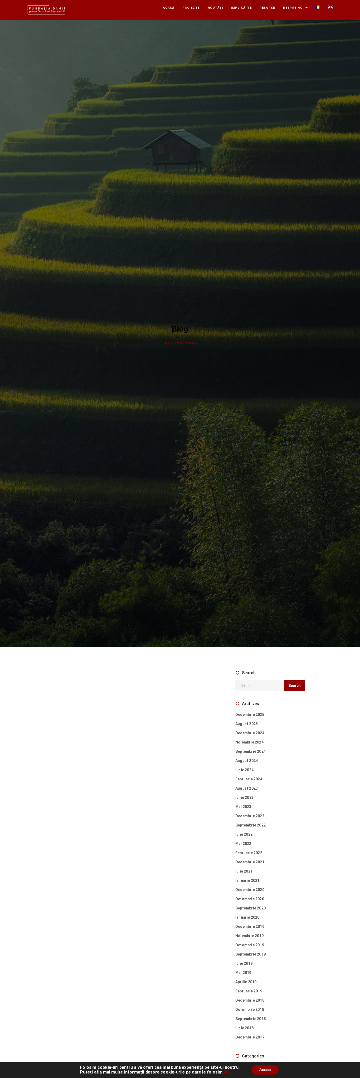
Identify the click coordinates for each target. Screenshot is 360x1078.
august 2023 (246, 788)
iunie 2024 (244, 770)
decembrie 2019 (249, 926)
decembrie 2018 (249, 1000)
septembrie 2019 (250, 954)
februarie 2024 (248, 779)
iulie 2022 (243, 834)
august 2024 (246, 761)
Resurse (267, 7)
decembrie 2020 (249, 890)
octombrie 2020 (249, 899)
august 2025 (246, 724)
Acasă (168, 7)
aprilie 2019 (245, 982)
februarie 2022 (248, 853)
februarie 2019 (248, 991)
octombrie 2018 (249, 1009)
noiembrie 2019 (249, 936)
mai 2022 (243, 843)
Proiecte (191, 7)
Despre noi (294, 7)
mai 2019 (243, 973)
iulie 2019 (243, 963)
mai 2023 (243, 807)
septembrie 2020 (250, 908)
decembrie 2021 (249, 862)
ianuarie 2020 (247, 917)
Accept (265, 1069)
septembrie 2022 (250, 825)
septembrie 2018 (250, 1019)
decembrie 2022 (249, 816)
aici (227, 1072)
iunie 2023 (244, 797)
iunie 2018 (244, 1028)
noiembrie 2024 (249, 742)
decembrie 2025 (249, 714)
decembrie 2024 (249, 733)
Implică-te (241, 7)
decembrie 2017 (249, 1037)
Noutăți (215, 7)
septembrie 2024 (250, 751)
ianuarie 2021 (247, 880)
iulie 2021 (243, 871)
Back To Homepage (181, 342)
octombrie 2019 (249, 945)
